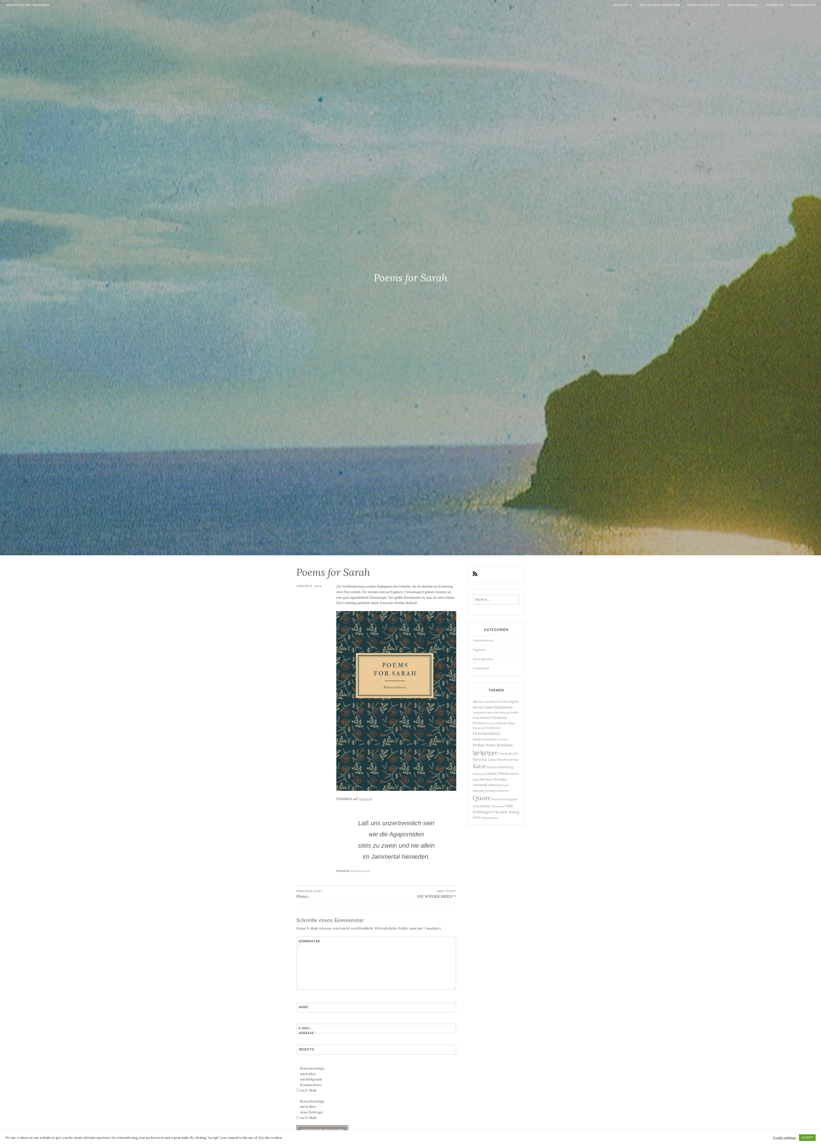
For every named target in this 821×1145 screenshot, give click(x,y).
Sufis (486, 806)
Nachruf (480, 784)
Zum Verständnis (742, 5)
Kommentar (309, 944)
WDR (476, 818)
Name (304, 1007)
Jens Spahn (506, 753)
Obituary (495, 785)
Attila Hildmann (501, 712)
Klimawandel (495, 767)
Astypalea (479, 712)
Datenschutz (803, 5)
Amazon (365, 799)
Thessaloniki (497, 806)
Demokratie (479, 727)
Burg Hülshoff (482, 717)
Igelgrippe (485, 752)
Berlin (514, 712)
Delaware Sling (505, 723)
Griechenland (486, 733)
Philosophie (479, 790)
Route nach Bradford (660, 5)
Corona (491, 723)
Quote (482, 798)
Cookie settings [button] (784, 1138)
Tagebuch (774, 5)
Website (306, 1049)
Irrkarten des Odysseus (27, 5)
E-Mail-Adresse (307, 1031)
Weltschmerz (489, 817)
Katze (479, 766)
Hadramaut (482, 739)
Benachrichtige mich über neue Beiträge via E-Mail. (311, 1109)
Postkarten (501, 790)
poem (489, 790)
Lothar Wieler (497, 773)
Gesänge (620, 5)
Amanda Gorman (496, 701)
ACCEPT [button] (807, 1137)
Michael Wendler (493, 779)
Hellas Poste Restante (493, 745)
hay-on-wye (500, 739)
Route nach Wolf (703, 5)
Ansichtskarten (483, 640)
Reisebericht (500, 799)
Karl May (513, 759)
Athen (489, 712)
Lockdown (478, 773)
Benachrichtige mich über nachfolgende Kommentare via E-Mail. (311, 1079)
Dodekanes (493, 727)
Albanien (478, 701)
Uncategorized (360, 871)
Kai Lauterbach (494, 759)
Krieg (508, 767)
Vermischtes (481, 668)
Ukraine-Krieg (506, 811)
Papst (505, 785)
